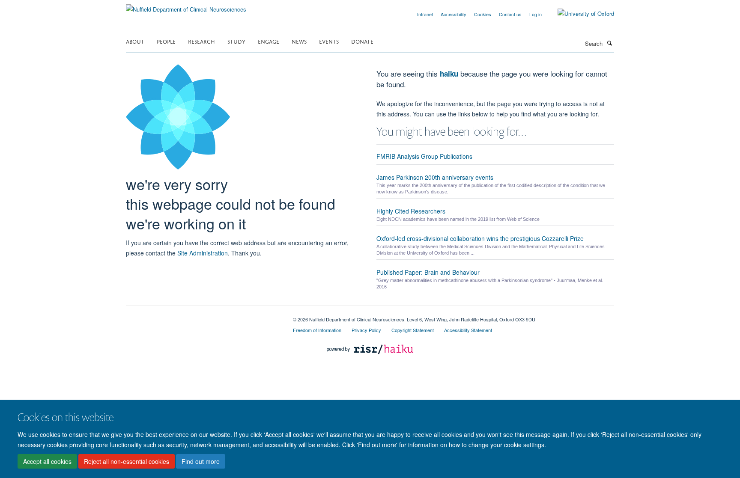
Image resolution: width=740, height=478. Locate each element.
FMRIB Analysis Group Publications (424, 156)
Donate (362, 41)
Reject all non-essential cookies (126, 461)
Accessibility (453, 14)
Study (236, 41)
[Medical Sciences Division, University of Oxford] (203, 316)
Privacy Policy (366, 330)
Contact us (510, 14)
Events (329, 41)
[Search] (609, 43)
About (135, 41)
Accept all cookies (47, 461)
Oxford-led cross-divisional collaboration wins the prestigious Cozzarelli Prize (480, 238)
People (166, 41)
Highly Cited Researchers (410, 211)
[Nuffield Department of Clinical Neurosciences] (186, 6)
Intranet (425, 14)
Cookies (482, 14)
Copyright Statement (412, 330)
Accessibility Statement (468, 330)
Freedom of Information (317, 330)
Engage (268, 41)
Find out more (201, 461)
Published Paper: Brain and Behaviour (428, 272)
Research (201, 41)
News (299, 41)
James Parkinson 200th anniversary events (434, 177)
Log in (535, 14)
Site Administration (202, 253)
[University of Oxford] (579, 14)
